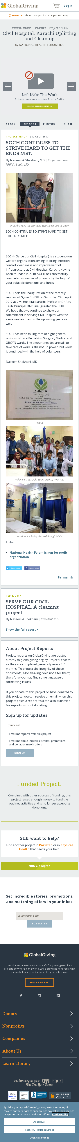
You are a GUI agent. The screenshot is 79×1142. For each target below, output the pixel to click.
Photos (49, 124)
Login (68, 6)
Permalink (65, 577)
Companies (54, 15)
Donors (9, 1014)
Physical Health (21, 27)
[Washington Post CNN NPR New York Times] (39, 1084)
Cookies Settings (39, 1137)
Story (10, 124)
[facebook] (21, 995)
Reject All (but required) (39, 1129)
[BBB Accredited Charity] (40, 1096)
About (28, 15)
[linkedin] (58, 995)
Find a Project (40, 866)
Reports (30, 124)
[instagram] (39, 995)
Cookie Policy (60, 1114)
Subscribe (39, 923)
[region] (39, 1122)
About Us (12, 1051)
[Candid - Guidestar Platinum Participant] (25, 1095)
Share (68, 124)
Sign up (20, 753)
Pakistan (40, 27)
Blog (65, 15)
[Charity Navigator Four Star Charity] (13, 1095)
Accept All (39, 1121)
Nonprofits (40, 15)
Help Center (39, 982)
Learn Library (16, 1064)
